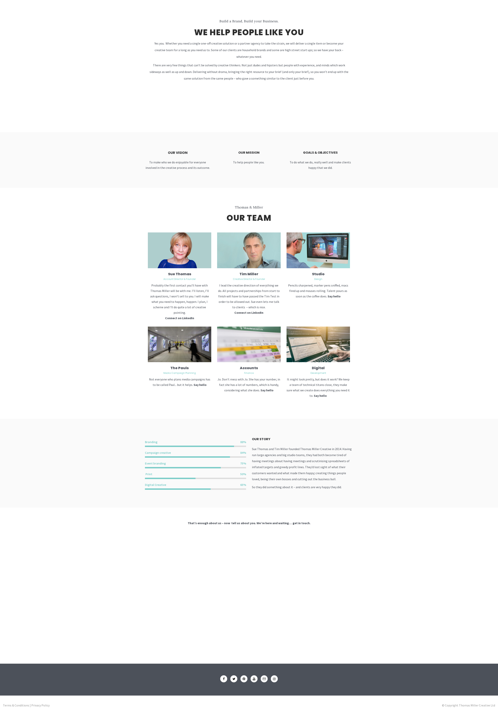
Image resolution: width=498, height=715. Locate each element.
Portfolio (232, 9)
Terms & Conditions (16, 705)
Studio (318, 274)
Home (193, 9)
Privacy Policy (40, 705)
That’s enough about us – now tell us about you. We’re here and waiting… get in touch (249, 523)
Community (288, 9)
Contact (329, 9)
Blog (309, 9)
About (210, 9)
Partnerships (259, 9)
